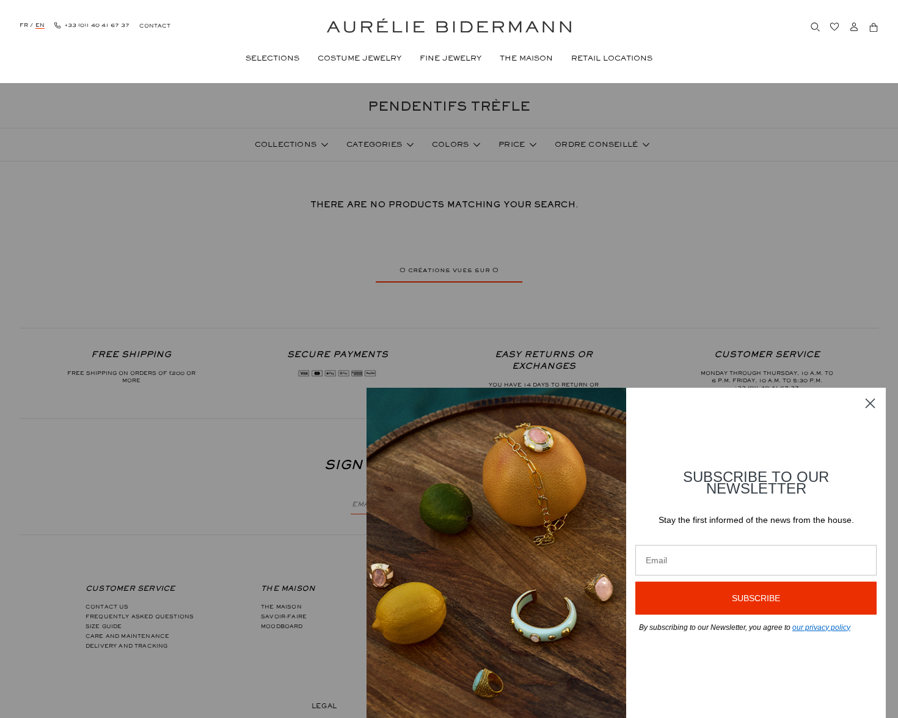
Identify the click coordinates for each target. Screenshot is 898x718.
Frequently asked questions (140, 616)
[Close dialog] (870, 403)
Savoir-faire (284, 616)
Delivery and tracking (126, 646)
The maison (281, 607)
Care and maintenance (127, 636)
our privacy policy (821, 627)
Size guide (104, 626)
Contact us (107, 607)
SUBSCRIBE (756, 598)
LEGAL (324, 705)
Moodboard (281, 626)
